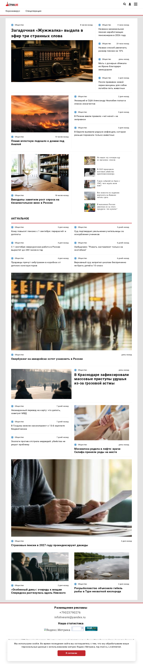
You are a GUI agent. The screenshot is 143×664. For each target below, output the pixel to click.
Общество (19, 25)
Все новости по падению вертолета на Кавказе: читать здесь (108, 194)
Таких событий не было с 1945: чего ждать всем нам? (108, 182)
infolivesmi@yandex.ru (70, 617)
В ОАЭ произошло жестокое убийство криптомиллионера (105, 171)
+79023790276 (70, 612)
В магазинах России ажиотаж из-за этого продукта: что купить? (107, 206)
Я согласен (71, 653)
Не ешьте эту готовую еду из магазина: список (108, 159)
